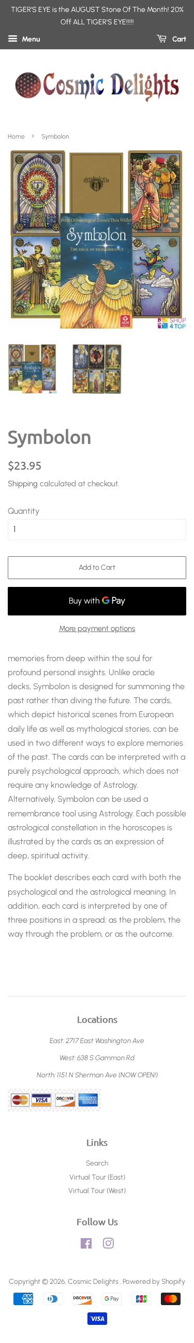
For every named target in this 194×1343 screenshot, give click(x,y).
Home (16, 136)
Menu (30, 39)
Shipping (23, 483)
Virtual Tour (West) (97, 1190)
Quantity (23, 511)
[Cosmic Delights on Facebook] (86, 1245)
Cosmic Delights (94, 1281)
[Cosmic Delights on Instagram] (108, 1245)
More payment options (97, 628)
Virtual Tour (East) (97, 1177)
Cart (178, 39)
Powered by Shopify (154, 1281)
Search (97, 1163)
